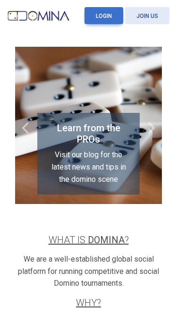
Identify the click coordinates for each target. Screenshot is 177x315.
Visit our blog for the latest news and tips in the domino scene (88, 166)
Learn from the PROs (88, 133)
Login (104, 16)
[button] (26, 125)
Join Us (147, 16)
